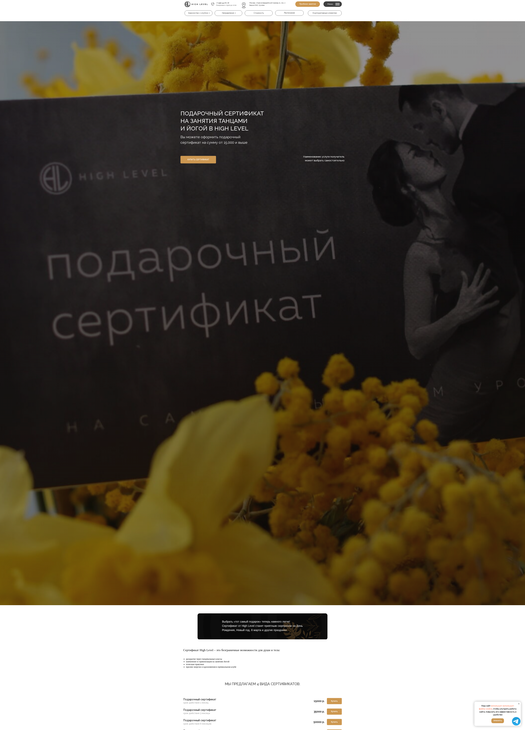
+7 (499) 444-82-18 (222, 3)
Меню (330, 4)
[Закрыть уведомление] (518, 703)
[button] (307, 4)
